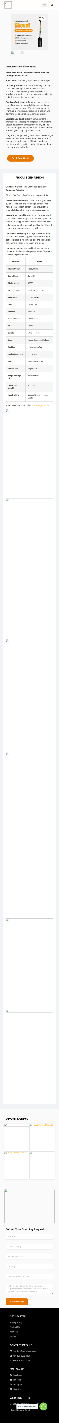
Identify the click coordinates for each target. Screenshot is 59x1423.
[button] (44, 5)
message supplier (42, 405)
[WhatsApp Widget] (43, 1406)
